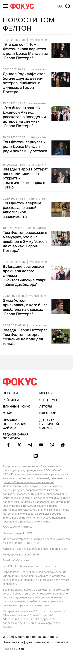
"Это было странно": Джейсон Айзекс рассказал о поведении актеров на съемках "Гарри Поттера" (24, 117)
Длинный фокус (16, 406)
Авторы (45, 406)
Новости (10, 393)
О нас (7, 413)
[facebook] (8, 444)
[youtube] (40, 444)
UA (60, 6)
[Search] (68, 6)
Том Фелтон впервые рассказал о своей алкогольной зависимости (22, 210)
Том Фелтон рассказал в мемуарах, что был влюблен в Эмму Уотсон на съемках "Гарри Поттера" (25, 241)
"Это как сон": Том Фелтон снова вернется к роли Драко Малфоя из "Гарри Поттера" (25, 51)
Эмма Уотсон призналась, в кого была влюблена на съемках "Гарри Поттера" (25, 307)
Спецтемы (48, 400)
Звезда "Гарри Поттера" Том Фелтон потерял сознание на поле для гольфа (25, 337)
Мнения (46, 393)
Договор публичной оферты (49, 424)
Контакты (61, 642)
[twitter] (19, 444)
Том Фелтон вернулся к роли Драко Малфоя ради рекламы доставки (25, 146)
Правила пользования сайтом (14, 424)
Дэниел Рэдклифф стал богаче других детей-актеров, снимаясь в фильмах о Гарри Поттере (24, 83)
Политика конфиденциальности (26, 642)
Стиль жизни (38, 40)
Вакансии (47, 413)
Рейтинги (11, 400)
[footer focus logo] (20, 382)
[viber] (51, 444)
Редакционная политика (15, 436)
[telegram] (30, 444)
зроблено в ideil (15, 649)
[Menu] (5, 6)
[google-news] (62, 444)
